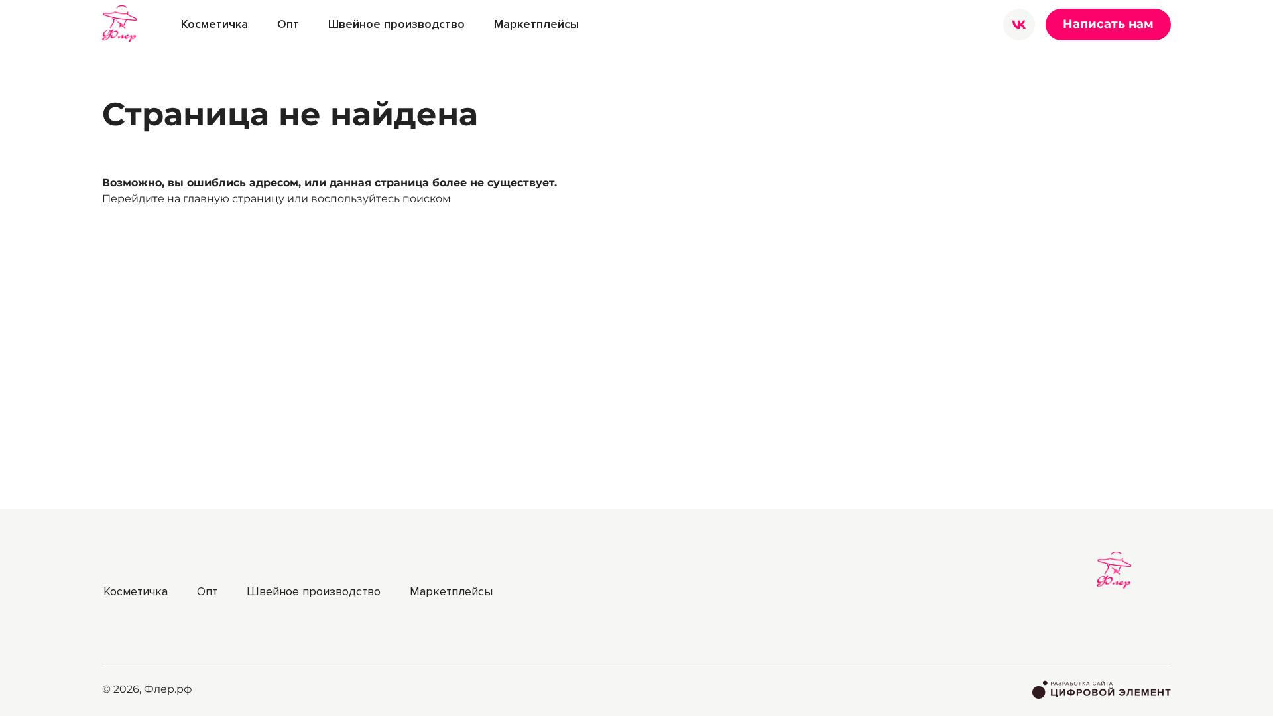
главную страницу (233, 198)
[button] (214, 24)
